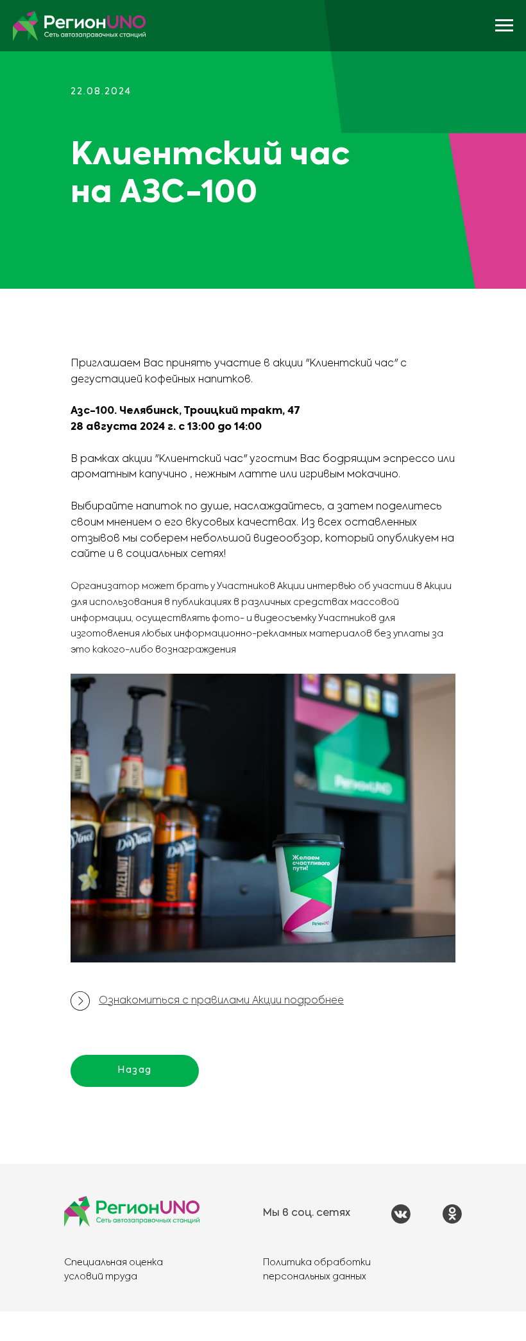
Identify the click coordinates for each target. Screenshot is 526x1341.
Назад (134, 1070)
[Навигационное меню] (504, 25)
